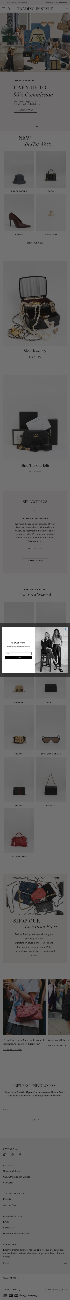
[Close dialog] (66, 629)
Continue (18, 657)
